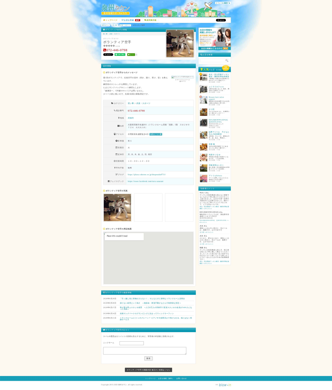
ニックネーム (108, 343)
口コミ (132, 54)
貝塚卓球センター (216, 165)
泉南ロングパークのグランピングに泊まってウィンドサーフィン (147, 313)
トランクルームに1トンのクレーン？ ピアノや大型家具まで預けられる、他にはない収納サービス (156, 319)
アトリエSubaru (215, 176)
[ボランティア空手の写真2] (148, 207)
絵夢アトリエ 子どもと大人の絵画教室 (219, 133)
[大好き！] (114, 46)
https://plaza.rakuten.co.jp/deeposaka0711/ (147, 174)
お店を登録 (131, 20)
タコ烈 (211, 109)
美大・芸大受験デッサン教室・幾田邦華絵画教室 (219, 75)
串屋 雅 (212, 144)
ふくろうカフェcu (216, 87)
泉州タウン (105, 25)
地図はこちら (155, 134)
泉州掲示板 (152, 20)
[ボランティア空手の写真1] (117, 207)
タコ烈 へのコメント (206, 232)
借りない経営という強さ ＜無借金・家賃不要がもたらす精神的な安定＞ (150, 303)
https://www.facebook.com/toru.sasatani (145, 181)
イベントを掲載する (223, 3)
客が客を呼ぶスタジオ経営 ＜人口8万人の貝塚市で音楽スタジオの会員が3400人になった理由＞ (156, 308)
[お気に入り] (111, 46)
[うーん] (104, 46)
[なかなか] (107, 46)
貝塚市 (131, 118)
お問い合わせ (181, 378)
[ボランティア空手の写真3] (179, 207)
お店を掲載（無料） (166, 378)
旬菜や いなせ (214, 155)
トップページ (111, 20)
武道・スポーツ (125, 25)
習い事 (114, 25)
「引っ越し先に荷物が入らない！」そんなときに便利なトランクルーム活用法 (152, 299)
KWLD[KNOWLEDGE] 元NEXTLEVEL (219, 121)
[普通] (109, 46)
